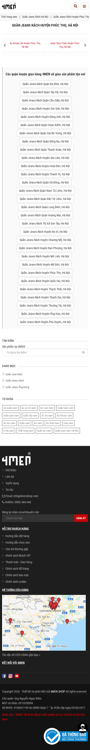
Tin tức (9, 489)
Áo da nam (47, 415)
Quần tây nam (30, 415)
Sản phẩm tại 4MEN (13, 346)
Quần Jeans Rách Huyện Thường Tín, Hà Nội (45, 305)
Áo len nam (9, 423)
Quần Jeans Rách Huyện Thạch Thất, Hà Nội (45, 289)
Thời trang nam (9, 16)
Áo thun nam (52, 423)
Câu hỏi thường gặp (16, 549)
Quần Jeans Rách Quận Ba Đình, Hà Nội (45, 84)
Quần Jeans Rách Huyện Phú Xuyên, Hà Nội (45, 322)
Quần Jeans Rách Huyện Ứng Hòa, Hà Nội (45, 313)
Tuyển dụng (12, 483)
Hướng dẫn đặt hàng (17, 536)
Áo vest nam (47, 408)
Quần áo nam (44, 430)
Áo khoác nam (64, 415)
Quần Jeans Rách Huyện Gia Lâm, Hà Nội (45, 158)
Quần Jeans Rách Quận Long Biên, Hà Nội (45, 207)
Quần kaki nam (65, 408)
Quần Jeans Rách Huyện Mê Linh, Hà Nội (45, 256)
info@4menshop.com (25, 496)
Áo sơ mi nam (28, 408)
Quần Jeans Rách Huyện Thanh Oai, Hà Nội (45, 297)
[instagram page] (10, 676)
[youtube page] (17, 676)
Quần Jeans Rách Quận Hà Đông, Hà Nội (45, 182)
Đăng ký (81, 518)
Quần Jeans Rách (15, 380)
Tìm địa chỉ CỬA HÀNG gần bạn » (21, 655)
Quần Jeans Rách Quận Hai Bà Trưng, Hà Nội (45, 133)
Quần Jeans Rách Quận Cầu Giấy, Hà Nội (45, 100)
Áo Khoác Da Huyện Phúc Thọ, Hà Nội (25, 45)
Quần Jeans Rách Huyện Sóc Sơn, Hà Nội (45, 108)
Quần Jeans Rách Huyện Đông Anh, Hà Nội (45, 116)
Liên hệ (9, 476)
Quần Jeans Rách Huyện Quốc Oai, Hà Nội (45, 281)
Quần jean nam (11, 415)
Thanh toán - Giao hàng (18, 562)
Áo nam (38, 423)
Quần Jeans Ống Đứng (17, 387)
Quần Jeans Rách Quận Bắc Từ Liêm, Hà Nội (45, 199)
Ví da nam (8, 430)
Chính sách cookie (15, 581)
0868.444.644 (23, 502)
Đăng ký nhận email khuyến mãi (20, 512)
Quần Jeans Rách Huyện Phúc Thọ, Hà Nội (45, 272)
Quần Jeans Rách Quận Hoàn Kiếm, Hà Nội (45, 125)
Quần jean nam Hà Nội (67, 430)
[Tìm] (83, 352)
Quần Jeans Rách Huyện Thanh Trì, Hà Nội (45, 174)
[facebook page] (4, 676)
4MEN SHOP (58, 691)
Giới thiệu (10, 470)
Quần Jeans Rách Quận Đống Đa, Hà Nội (45, 141)
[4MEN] (9, 7)
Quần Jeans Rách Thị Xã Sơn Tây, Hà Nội (45, 223)
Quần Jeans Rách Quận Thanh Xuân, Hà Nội (45, 149)
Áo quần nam (10, 408)
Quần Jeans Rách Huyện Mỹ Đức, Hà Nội (45, 264)
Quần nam (24, 423)
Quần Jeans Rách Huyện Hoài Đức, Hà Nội (45, 166)
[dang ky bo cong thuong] (66, 736)
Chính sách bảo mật (16, 575)
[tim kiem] (75, 6)
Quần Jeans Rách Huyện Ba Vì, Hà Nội (45, 231)
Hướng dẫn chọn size (17, 542)
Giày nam (68, 423)
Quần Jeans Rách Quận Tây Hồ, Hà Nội (45, 92)
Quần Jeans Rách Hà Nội (35, 16)
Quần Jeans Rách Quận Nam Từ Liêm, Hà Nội (45, 190)
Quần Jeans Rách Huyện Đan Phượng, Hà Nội (45, 248)
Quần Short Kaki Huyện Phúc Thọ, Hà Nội (65, 45)
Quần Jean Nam (14, 374)
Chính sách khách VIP (18, 555)
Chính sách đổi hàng (17, 568)
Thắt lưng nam (25, 430)
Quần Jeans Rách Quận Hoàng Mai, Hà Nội (45, 215)
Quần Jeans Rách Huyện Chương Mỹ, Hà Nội (45, 240)
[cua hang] (44, 623)
